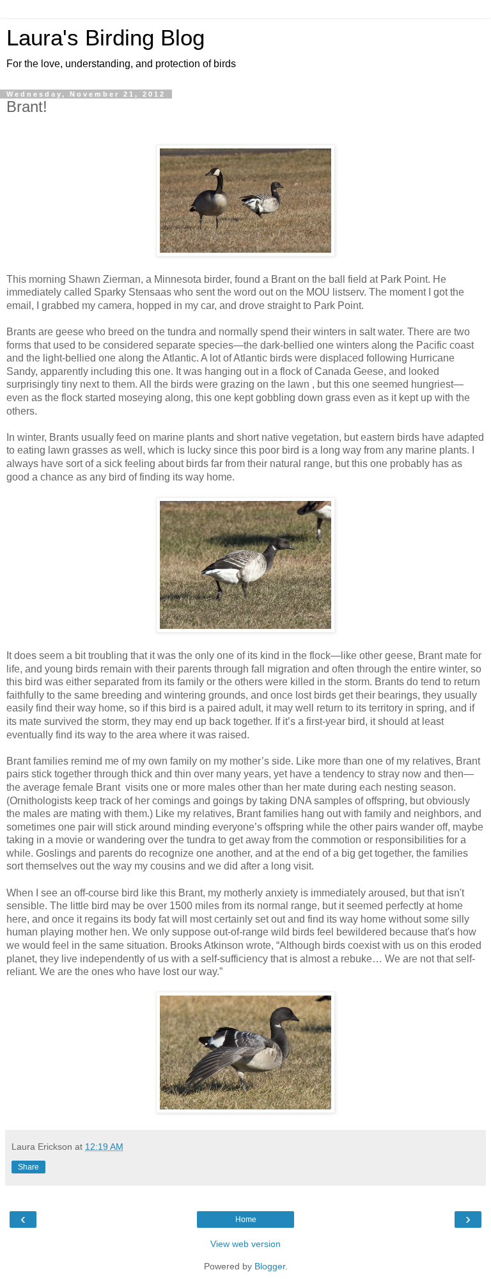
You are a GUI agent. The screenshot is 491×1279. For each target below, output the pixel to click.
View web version (245, 1244)
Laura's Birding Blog (105, 38)
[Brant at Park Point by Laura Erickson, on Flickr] (245, 253)
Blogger (269, 1266)
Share (28, 1167)
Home (245, 1219)
